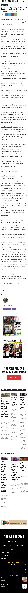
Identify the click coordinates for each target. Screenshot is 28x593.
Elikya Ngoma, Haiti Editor (14, 479)
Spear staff (22, 472)
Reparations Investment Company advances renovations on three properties (10, 578)
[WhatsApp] (15, 14)
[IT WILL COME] (24, 586)
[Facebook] (6, 14)
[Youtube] (9, 541)
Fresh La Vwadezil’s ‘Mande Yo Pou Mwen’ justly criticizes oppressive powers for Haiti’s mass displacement (15, 470)
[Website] (13, 309)
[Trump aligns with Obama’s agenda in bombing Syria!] (23, 394)
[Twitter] (9, 14)
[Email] (15, 309)
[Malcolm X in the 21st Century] (14, 394)
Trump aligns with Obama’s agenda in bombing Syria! (23, 403)
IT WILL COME (4, 584)
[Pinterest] (12, 14)
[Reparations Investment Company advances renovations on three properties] (24, 579)
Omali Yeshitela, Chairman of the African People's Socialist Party (4, 490)
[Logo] (9, 1)
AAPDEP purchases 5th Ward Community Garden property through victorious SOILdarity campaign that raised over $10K (5, 407)
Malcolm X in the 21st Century (14, 400)
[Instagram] (12, 541)
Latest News (4, 5)
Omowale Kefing (6, 11)
